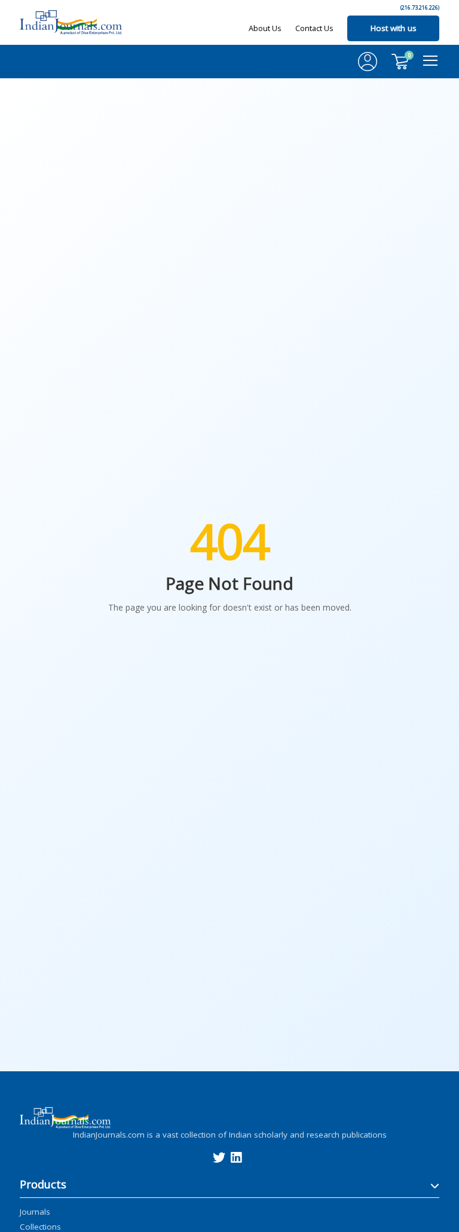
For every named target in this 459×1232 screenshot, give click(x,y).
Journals (35, 1211)
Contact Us (314, 28)
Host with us (394, 28)
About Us (265, 28)
